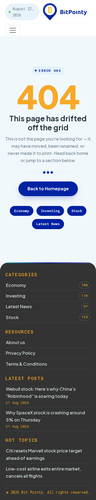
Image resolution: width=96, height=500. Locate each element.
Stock (76, 210)
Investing (50, 210)
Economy (21, 210)
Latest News (48, 223)
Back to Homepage (48, 188)
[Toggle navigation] (12, 30)
